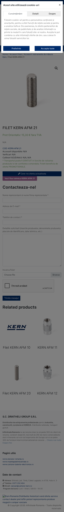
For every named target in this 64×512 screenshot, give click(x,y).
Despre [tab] (52, 13)
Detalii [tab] (35, 13)
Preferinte (16, 48)
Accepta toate (47, 48)
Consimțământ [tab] (15, 13)
